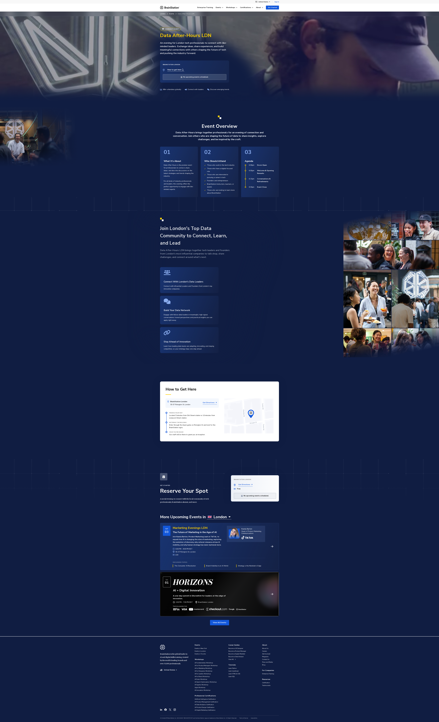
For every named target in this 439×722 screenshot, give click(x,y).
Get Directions (208, 403)
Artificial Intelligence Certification (205, 699)
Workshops (230, 7)
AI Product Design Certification (204, 707)
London (163, 14)
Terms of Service (244, 718)
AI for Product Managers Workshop (206, 665)
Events (218, 7)
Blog (263, 665)
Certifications (245, 7)
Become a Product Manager (237, 651)
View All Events (219, 622)
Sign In (276, 2)
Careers (264, 651)
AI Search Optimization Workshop (206, 682)
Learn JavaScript (233, 671)
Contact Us (265, 659)
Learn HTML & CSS (234, 674)
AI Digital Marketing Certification (205, 710)
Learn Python (232, 668)
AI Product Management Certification (206, 702)
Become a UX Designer (235, 648)
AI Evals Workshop (201, 679)
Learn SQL (231, 676)
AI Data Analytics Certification (204, 705)
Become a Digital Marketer (236, 654)
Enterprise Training (205, 7)
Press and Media (267, 662)
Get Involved (266, 654)
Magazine (265, 657)
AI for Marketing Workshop (203, 668)
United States (263, 2)
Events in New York (201, 648)
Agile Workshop (200, 687)
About (258, 7)
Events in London (200, 651)
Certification (266, 683)
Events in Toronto (200, 654)
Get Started (272, 8)
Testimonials (266, 685)
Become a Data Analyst (236, 657)
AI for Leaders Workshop (203, 674)
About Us (265, 648)
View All (231, 659)
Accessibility (254, 718)
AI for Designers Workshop (203, 671)
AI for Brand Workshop (202, 676)
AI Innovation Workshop (202, 690)
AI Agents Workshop (201, 685)
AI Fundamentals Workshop (204, 663)
